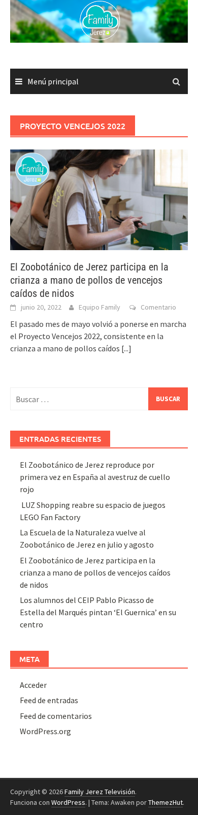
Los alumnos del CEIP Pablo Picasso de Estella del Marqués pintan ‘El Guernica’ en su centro (98, 612)
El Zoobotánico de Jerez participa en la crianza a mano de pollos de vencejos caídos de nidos (89, 280)
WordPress (68, 802)
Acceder (33, 685)
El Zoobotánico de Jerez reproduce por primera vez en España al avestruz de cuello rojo (95, 477)
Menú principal (53, 81)
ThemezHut (165, 802)
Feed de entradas (49, 700)
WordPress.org (45, 731)
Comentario (158, 307)
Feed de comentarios (56, 716)
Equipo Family (99, 307)
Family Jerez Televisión (99, 791)
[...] (126, 348)
